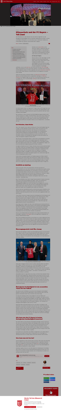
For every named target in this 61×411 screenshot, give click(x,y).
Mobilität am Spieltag (16, 50)
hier (37, 343)
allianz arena (18, 362)
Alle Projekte (28, 214)
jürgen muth (29, 362)
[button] (46, 378)
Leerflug (34, 78)
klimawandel (18, 364)
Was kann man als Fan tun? (17, 58)
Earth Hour (28, 67)
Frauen (38, 1)
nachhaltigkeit (23, 364)
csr (21, 362)
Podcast (44, 1)
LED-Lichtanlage (45, 67)
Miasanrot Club (54, 1)
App (50, 1)
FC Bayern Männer (25, 43)
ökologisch (27, 364)
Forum (48, 1)
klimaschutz (33, 362)
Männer (35, 1)
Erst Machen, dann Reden (17, 49)
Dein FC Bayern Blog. (8, 1)
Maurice (17, 43)
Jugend (41, 1)
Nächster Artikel (45, 367)
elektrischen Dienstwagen (40, 74)
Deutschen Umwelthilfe (45, 69)
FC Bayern (24, 362)
